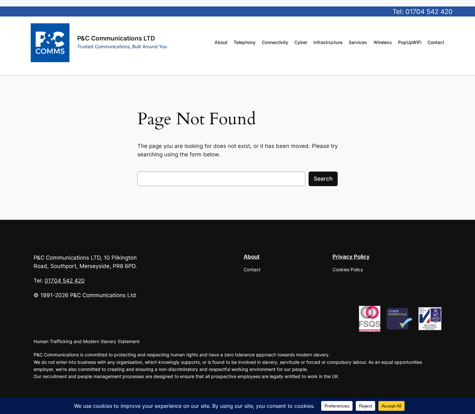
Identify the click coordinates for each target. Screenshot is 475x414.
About (251, 256)
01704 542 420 (429, 11)
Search (323, 178)
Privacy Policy (351, 256)
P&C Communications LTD (116, 38)
